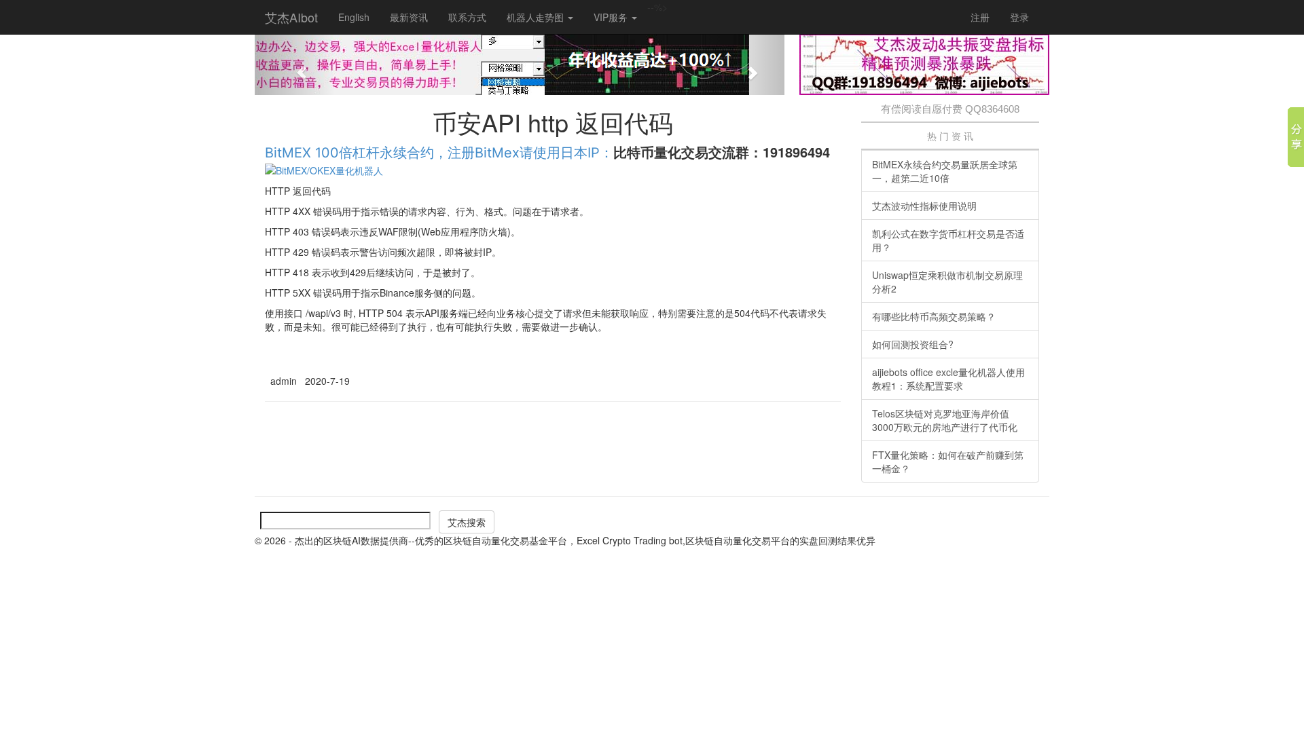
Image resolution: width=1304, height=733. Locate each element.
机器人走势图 (536, 17)
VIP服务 (612, 17)
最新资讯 (409, 17)
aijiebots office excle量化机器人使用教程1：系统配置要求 (948, 378)
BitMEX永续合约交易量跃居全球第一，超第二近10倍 (944, 171)
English (353, 17)
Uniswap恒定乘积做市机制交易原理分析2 (947, 281)
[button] (294, 64)
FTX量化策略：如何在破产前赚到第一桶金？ (948, 461)
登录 (1019, 17)
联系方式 (467, 17)
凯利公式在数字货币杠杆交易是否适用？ (948, 240)
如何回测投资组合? (913, 344)
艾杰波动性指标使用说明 (924, 205)
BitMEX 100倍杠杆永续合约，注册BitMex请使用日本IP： (439, 153)
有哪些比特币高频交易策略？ (934, 316)
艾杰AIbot (291, 17)
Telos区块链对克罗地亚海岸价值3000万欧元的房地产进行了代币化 (944, 420)
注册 (980, 17)
